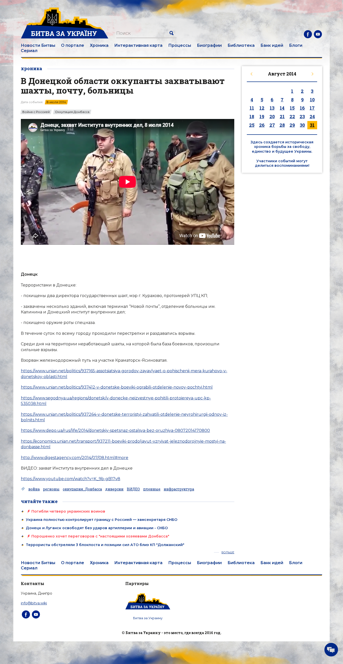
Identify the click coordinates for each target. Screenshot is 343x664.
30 (302, 125)
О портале (72, 45)
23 (302, 116)
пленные (151, 489)
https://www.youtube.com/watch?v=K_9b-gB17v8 (70, 478)
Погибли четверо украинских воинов (68, 511)
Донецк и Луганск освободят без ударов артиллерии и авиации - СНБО (97, 528)
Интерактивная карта (138, 45)
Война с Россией (36, 112)
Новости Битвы (38, 45)
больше (227, 552)
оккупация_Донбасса (82, 489)
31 (312, 125)
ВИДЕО (133, 489)
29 (292, 125)
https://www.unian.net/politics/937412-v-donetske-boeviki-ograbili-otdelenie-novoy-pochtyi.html (117, 387)
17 (312, 108)
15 (292, 108)
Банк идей (271, 45)
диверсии (114, 489)
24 (312, 116)
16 (302, 108)
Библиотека (241, 45)
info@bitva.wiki (34, 603)
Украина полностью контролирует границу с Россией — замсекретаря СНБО (101, 519)
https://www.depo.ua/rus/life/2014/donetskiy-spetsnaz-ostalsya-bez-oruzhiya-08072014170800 (115, 430)
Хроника (99, 45)
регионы (51, 489)
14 (282, 108)
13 (272, 108)
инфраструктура (179, 489)
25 (251, 125)
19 (261, 116)
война (34, 489)
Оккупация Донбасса (72, 112)
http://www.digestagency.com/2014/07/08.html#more (74, 457)
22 (292, 116)
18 (251, 116)
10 (312, 100)
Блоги (295, 45)
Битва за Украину (147, 618)
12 (261, 108)
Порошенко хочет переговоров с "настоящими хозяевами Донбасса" (100, 536)
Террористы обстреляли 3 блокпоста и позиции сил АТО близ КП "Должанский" (105, 545)
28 (282, 125)
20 (272, 116)
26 (262, 125)
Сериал (29, 50)
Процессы (179, 45)
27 (272, 125)
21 (282, 116)
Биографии (209, 45)
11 (252, 108)
